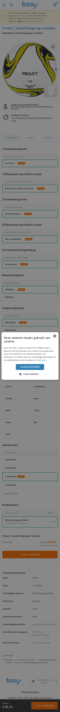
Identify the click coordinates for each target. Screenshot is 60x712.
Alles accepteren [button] (30, 367)
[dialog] (30, 356)
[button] (30, 374)
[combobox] (54, 336)
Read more (41, 360)
